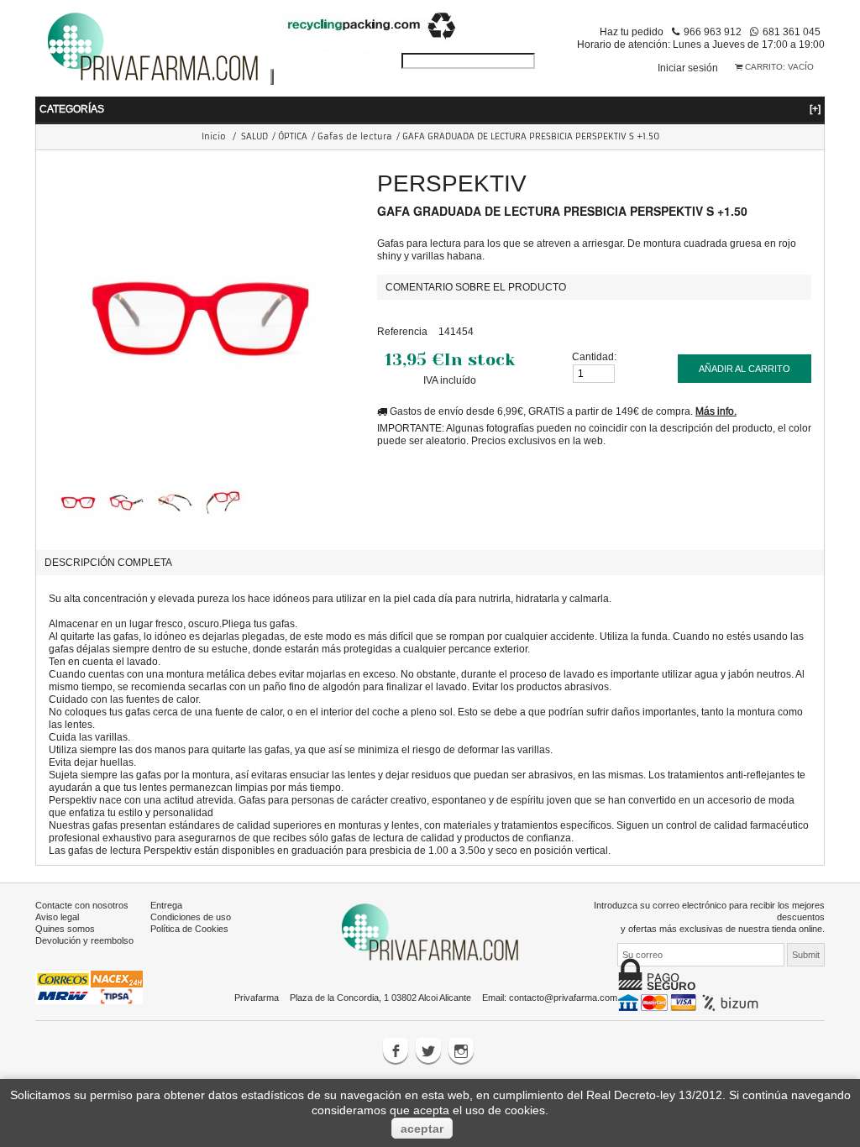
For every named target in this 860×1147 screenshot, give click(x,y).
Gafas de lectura (354, 136)
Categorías (430, 108)
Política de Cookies (189, 929)
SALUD (254, 136)
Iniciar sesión (688, 67)
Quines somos (65, 929)
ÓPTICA (292, 136)
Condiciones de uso (190, 917)
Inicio (214, 136)
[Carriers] (89, 986)
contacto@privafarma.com (563, 997)
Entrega (166, 905)
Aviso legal (57, 917)
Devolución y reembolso (84, 940)
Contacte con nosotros (81, 905)
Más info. (716, 411)
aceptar (422, 1128)
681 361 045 (792, 31)
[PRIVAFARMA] (153, 45)
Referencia (402, 331)
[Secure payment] (690, 1002)
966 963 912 (713, 31)
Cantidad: (594, 356)
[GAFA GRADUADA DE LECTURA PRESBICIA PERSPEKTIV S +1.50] (73, 503)
